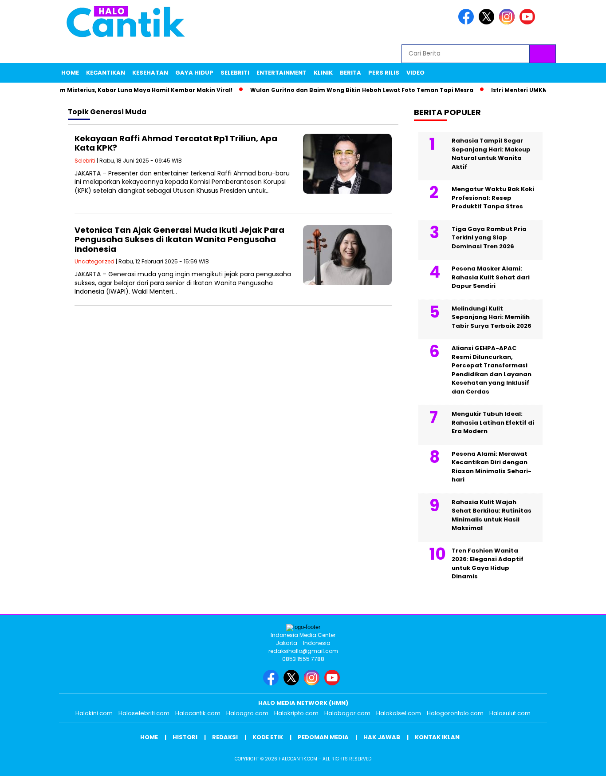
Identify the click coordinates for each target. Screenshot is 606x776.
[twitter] (488, 22)
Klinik (323, 72)
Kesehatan (150, 72)
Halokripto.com (296, 713)
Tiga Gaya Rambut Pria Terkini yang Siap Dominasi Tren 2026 (489, 238)
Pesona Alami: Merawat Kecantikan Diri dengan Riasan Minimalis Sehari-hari (491, 467)
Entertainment (281, 72)
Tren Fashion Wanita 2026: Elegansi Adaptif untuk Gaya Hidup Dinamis (487, 563)
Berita (350, 72)
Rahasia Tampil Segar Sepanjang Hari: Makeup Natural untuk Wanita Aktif (491, 153)
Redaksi (225, 737)
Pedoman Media (323, 737)
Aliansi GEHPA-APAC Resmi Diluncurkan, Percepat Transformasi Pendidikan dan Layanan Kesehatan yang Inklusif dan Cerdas (491, 370)
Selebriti (234, 72)
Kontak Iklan (437, 737)
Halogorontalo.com (455, 713)
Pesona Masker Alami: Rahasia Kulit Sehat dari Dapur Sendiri (491, 277)
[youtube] (528, 22)
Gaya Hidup (194, 72)
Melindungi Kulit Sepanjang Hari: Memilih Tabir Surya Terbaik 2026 (491, 317)
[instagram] (508, 22)
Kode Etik (267, 737)
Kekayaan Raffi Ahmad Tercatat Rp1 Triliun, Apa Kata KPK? (176, 143)
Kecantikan (105, 72)
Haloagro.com (247, 713)
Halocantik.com (197, 713)
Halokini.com (94, 713)
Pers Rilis (383, 72)
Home (70, 72)
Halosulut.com (510, 713)
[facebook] (467, 22)
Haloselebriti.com (143, 713)
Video (415, 72)
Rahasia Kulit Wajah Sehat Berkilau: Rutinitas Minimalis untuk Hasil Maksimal (491, 515)
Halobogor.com (347, 713)
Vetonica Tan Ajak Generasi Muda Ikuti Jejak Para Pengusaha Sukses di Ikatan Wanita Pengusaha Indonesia (179, 239)
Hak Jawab (381, 737)
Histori (185, 737)
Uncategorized (94, 261)
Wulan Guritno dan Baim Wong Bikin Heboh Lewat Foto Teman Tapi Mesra (351, 90)
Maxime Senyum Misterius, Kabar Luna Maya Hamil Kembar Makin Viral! (113, 90)
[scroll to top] (580, 762)
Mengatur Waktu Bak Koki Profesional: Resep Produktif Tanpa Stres (493, 198)
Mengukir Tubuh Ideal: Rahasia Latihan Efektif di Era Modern (493, 422)
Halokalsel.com (398, 713)
